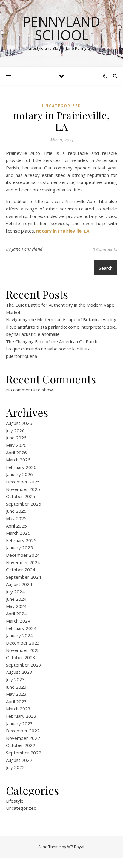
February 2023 (21, 716)
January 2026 (19, 474)
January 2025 (19, 547)
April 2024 (16, 614)
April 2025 (16, 526)
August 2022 (19, 760)
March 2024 (18, 621)
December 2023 (23, 643)
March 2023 (18, 709)
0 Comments (105, 249)
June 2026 (16, 438)
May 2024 (16, 606)
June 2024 (16, 599)
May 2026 (16, 445)
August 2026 (19, 423)
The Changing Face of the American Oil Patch (51, 341)
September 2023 (23, 665)
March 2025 (18, 533)
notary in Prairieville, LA (62, 231)
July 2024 (15, 592)
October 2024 (20, 569)
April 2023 (16, 701)
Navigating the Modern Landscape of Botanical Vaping (61, 319)
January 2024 (19, 635)
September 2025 (23, 504)
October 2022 (20, 745)
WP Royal (75, 846)
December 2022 (23, 731)
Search (106, 268)
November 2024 (23, 562)
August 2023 (19, 672)
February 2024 (21, 628)
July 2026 (15, 430)
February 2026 (21, 467)
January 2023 (19, 723)
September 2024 (23, 577)
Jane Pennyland (27, 249)
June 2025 (16, 511)
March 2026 (18, 460)
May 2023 (16, 694)
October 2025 (20, 496)
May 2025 (16, 518)
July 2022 (15, 767)
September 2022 (23, 753)
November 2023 (23, 650)
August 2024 (19, 584)
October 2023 (20, 657)
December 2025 (23, 482)
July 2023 (15, 679)
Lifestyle (15, 801)
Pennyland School (61, 28)
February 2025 (21, 540)
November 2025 (23, 489)
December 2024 (23, 555)
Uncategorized (61, 105)
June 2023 (16, 687)
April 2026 (16, 452)
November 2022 (23, 738)
